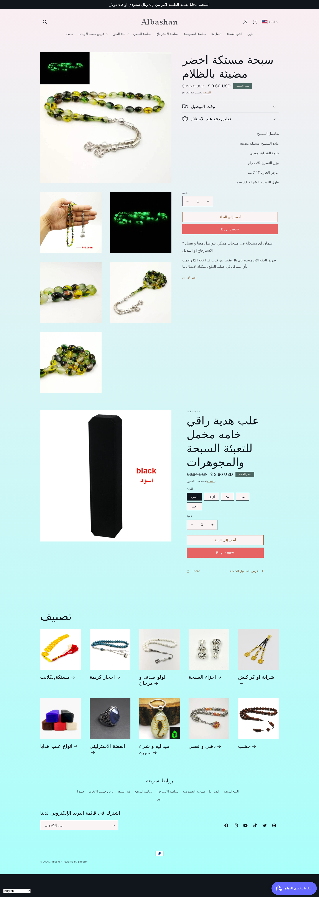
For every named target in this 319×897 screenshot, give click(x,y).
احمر (194, 506)
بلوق (160, 799)
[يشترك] (113, 825)
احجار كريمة (102, 677)
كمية (185, 192)
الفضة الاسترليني (107, 747)
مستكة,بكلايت (55, 677)
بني (242, 497)
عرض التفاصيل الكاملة (244, 571)
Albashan (56, 861)
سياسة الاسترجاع (168, 791)
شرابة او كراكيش (256, 678)
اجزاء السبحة (202, 677)
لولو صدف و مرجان (152, 680)
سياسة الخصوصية (194, 791)
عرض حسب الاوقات (101, 791)
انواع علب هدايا (56, 746)
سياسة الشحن (144, 791)
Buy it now (230, 229)
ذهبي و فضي (202, 746)
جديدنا (81, 791)
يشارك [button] (191, 277)
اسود (194, 497)
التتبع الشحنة (231, 791)
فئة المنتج (124, 791)
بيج (227, 497)
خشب (244, 746)
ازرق (212, 497)
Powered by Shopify (75, 861)
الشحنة (207, 92)
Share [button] (196, 571)
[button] (45, 22)
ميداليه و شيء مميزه (154, 749)
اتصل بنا (214, 791)
